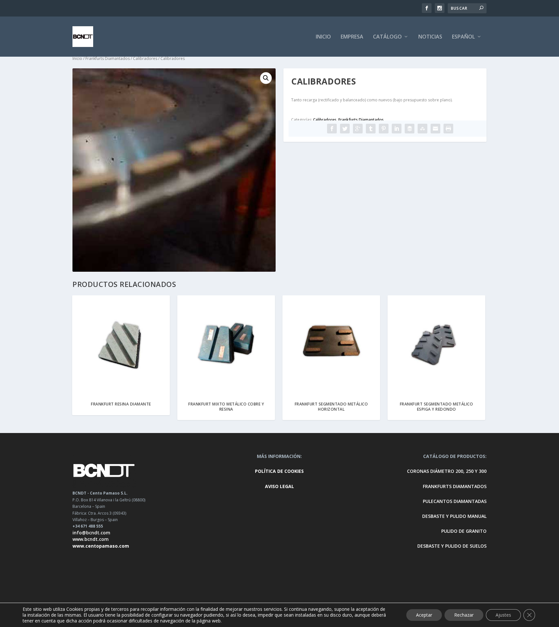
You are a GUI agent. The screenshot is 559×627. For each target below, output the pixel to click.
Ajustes (503, 615)
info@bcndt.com (91, 533)
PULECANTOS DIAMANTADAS (455, 501)
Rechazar (464, 615)
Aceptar (424, 615)
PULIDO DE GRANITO (464, 531)
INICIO (323, 37)
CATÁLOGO (387, 37)
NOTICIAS (430, 37)
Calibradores (145, 58)
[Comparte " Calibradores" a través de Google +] (358, 128)
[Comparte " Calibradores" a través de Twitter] (345, 128)
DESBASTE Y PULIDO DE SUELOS (452, 546)
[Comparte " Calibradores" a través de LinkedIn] (396, 128)
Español (463, 37)
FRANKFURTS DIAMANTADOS (455, 486)
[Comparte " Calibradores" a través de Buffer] (409, 128)
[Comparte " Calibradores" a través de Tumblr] (371, 128)
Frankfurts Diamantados (107, 58)
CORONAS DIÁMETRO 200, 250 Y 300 (447, 471)
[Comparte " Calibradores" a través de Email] (435, 128)
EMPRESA (352, 37)
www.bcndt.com (90, 539)
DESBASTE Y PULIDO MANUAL (454, 516)
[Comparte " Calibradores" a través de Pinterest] (384, 128)
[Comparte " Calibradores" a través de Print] (448, 128)
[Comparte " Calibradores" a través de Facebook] (332, 128)
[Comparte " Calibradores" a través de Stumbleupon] (422, 128)
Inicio (77, 58)
